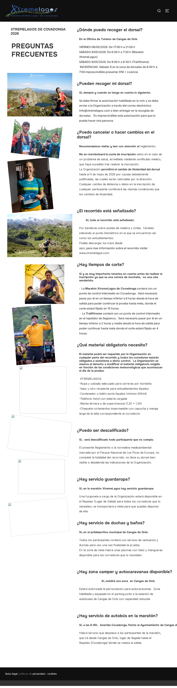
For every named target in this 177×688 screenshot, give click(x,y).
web (142, 100)
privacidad (39, 673)
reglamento (147, 146)
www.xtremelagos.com (94, 253)
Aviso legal (11, 673)
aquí (82, 248)
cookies (52, 673)
